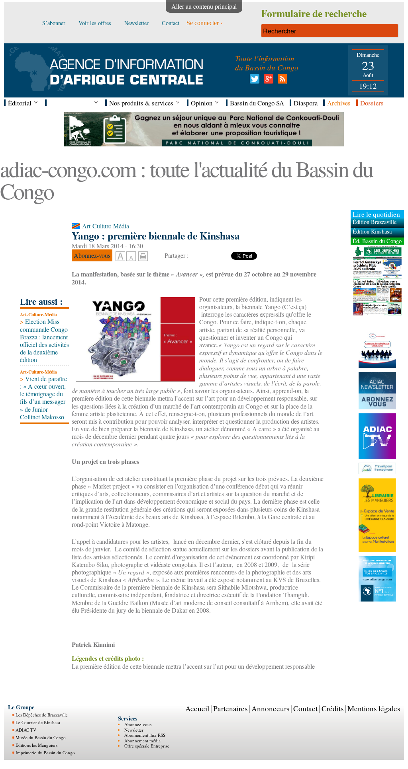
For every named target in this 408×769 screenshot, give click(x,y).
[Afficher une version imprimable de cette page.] (143, 255)
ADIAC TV (26, 730)
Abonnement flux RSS (144, 735)
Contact (305, 708)
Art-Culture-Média (38, 314)
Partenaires (230, 708)
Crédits (332, 708)
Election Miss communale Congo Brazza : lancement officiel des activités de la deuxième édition (44, 340)
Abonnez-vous (137, 724)
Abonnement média (142, 741)
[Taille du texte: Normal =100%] (131, 256)
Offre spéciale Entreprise (146, 746)
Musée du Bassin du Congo (41, 737)
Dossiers (372, 102)
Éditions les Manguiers (36, 745)
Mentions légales (373, 708)
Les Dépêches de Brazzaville (42, 715)
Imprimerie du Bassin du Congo (45, 752)
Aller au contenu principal (204, 6)
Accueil (197, 708)
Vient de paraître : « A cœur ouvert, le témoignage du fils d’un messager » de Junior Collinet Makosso (43, 397)
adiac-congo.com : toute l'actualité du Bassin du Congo (186, 180)
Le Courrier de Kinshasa (38, 722)
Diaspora (306, 102)
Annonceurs (270, 708)
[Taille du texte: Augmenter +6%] (120, 256)
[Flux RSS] (281, 81)
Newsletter (133, 730)
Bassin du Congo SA (257, 102)
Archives (339, 102)
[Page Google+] (267, 81)
